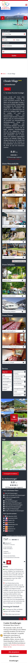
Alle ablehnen (14, 656)
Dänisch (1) (10, 531)
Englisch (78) (11, 520)
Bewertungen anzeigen (14, 159)
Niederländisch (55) (13, 524)
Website (7, 89)
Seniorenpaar (13, 503)
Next (25, 18)
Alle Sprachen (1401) (12, 516)
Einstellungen (14, 661)
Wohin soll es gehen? (6, 31)
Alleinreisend (13, 507)
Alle (11, 493)
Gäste (3, 48)
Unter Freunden (13, 505)
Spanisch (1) (11, 526)
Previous (2, 18)
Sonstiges (12, 508)
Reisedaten (4, 37)
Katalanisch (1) (11, 528)
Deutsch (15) (11, 522)
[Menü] (26, 5)
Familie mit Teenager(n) (12, 498)
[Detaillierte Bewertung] (9, 562)
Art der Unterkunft (5, 43)
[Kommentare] (4, 562)
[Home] (5, 4)
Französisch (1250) (12, 518)
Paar (11, 501)
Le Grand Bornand (9, 84)
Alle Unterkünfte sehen (19, 261)
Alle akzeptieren (14, 652)
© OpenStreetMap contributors (18, 469)
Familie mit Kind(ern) (15, 495)
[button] (14, 454)
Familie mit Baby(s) (14, 510)
